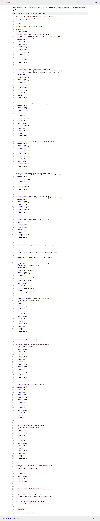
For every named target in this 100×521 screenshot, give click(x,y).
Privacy (13, 518)
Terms (18, 518)
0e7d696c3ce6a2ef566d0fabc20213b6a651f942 (38, 8)
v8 (70, 8)
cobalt (14, 8)
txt (93, 518)
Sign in (96, 2)
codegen (78, 8)
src (58, 8)
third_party (64, 8)
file (43, 13)
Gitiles (9, 518)
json (97, 518)
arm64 (84, 8)
